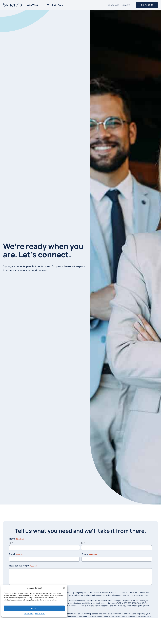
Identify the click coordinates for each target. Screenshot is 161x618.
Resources (113, 5)
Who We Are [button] (33, 5)
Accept (34, 608)
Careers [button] (126, 5)
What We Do (54, 5)
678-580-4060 (130, 603)
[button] (63, 588)
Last (83, 543)
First (11, 543)
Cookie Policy (28, 614)
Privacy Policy (40, 614)
